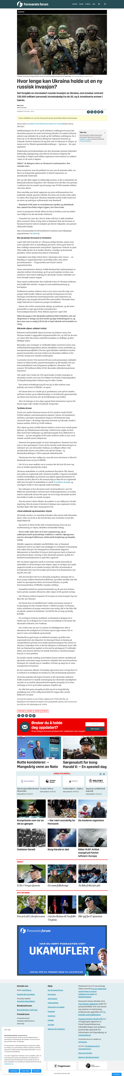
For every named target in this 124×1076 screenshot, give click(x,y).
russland (21, 711)
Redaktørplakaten (85, 997)
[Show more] (105, 133)
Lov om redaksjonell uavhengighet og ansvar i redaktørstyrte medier (92, 991)
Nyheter (74, 4)
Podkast (87, 4)
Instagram (51, 1016)
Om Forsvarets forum (55, 990)
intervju (36, 233)
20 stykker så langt (61, 482)
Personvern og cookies (56, 1007)
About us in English (85, 1053)
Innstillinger (117, 1074)
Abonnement (52, 999)
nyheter (45, 711)
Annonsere (52, 994)
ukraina (29, 711)
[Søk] (99, 4)
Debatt (81, 4)
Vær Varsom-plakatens (88, 1004)
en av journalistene (85, 141)
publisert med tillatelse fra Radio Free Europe (45, 124)
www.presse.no (84, 1035)
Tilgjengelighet (53, 1003)
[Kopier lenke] (101, 111)
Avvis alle (36, 1071)
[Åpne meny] (105, 4)
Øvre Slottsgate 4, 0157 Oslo (27, 1010)
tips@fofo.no (83, 139)
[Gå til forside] (32, 4)
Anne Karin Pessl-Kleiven (26, 1001)
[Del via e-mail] (98, 111)
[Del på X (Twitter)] (91, 111)
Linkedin (51, 1020)
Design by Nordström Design (88, 1057)
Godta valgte (25, 1071)
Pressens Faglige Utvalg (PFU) (91, 1019)
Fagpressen (82, 1042)
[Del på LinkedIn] (95, 111)
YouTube (51, 1025)
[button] (101, 774)
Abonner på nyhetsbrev (56, 1029)
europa (37, 711)
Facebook (51, 1011)
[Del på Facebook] (88, 111)
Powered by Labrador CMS (62, 1073)
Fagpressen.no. (9, 1064)
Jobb (93, 4)
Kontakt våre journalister (26, 994)
